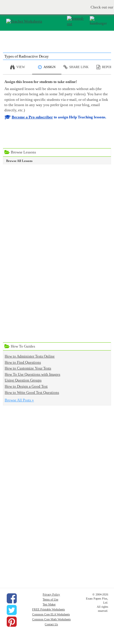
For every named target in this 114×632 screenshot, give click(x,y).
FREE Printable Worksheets (48, 609)
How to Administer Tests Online (30, 356)
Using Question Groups (23, 380)
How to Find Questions (23, 362)
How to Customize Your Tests (28, 368)
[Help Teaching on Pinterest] (12, 622)
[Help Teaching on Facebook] (12, 598)
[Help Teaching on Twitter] (12, 610)
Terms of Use (50, 599)
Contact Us (51, 624)
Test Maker (49, 604)
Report (108, 67)
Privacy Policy (51, 594)
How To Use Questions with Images (32, 374)
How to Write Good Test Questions (32, 392)
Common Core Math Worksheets (51, 619)
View (20, 67)
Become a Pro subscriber (32, 117)
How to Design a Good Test (26, 386)
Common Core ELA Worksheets (51, 614)
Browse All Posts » (19, 400)
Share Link (79, 67)
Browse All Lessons (19, 161)
